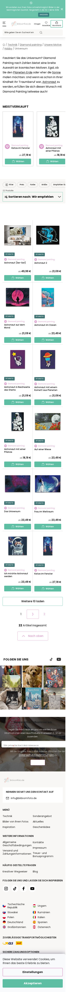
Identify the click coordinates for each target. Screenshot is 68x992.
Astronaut (49, 82)
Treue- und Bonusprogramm (43, 854)
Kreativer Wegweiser (15, 871)
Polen (10, 917)
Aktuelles (38, 821)
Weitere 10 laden (32, 601)
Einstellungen (32, 972)
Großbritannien (16, 927)
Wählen (20, 161)
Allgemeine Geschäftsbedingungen (17, 844)
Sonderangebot (42, 816)
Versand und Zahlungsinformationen (17, 852)
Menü (4, 26)
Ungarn (42, 905)
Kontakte (38, 842)
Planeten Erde (22, 72)
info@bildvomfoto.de (24, 798)
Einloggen (37, 24)
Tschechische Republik (16, 906)
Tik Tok (51, 659)
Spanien (42, 922)
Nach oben (35, 636)
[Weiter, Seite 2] (33, 614)
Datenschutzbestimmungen (36, 755)
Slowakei (12, 912)
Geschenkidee (41, 827)
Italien (41, 917)
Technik (7, 816)
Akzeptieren (33, 983)
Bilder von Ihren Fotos (15, 821)
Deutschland (15, 922)
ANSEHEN (44, 14)
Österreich (44, 927)
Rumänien (44, 912)
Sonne (56, 72)
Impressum (40, 847)
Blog (35, 871)
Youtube (59, 659)
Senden (37, 763)
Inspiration (9, 827)
